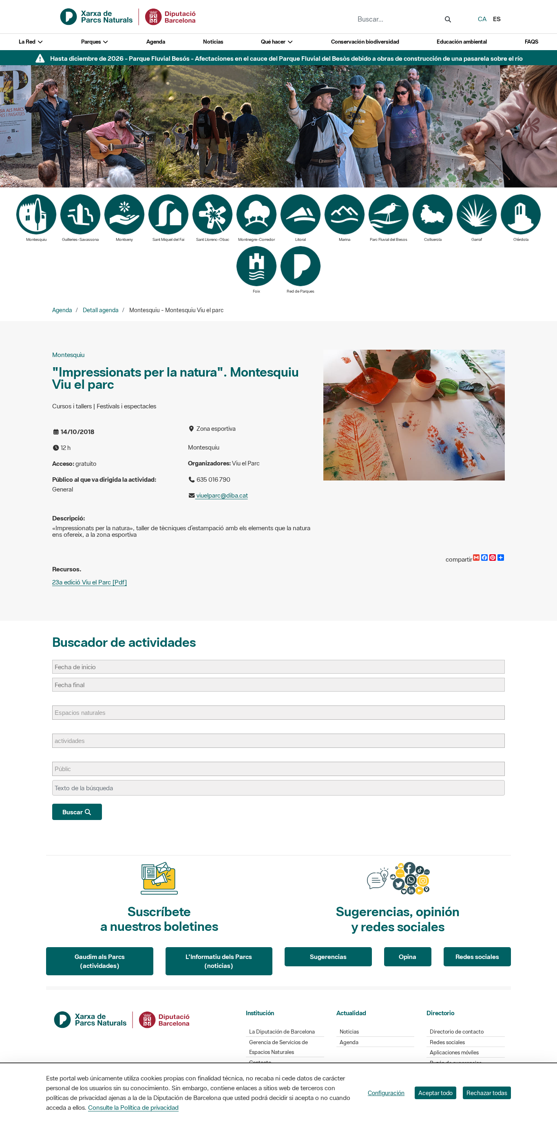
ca (482, 19)
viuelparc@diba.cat (221, 495)
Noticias (213, 41)
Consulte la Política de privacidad (133, 1107)
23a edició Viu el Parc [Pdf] (89, 582)
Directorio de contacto (457, 1031)
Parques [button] (91, 41)
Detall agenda (101, 310)
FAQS (531, 41)
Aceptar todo (435, 1093)
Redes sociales (477, 956)
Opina (407, 956)
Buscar (73, 812)
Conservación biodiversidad (365, 41)
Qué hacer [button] (274, 41)
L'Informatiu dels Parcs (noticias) (219, 961)
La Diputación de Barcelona (282, 1031)
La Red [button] (28, 41)
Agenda (155, 41)
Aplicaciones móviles (454, 1052)
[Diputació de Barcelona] (122, 1019)
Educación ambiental (462, 41)
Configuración (386, 1093)
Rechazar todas (486, 1093)
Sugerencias (328, 956)
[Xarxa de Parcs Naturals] (128, 16)
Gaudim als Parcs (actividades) (100, 961)
